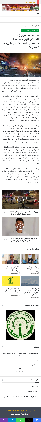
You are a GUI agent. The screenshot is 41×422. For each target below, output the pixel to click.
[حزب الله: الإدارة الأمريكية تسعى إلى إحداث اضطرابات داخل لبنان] (11, 281)
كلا (35, 361)
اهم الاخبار (28, 26)
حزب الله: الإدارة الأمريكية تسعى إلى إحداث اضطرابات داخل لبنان (11, 290)
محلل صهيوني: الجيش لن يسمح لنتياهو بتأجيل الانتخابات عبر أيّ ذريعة (11, 268)
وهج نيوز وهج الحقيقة (32, 391)
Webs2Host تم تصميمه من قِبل (19, 414)
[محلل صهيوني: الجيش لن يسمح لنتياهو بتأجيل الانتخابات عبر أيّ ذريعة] (11, 259)
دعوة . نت (35, 386)
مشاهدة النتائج (20, 371)
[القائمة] (38, 13)
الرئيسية (35, 26)
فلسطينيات (25, 30)
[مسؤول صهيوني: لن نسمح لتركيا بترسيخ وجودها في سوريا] (30, 259)
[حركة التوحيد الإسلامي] (20, 7)
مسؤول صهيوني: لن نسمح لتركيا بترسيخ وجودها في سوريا (31, 268)
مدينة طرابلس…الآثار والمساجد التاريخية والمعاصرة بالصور (21, 396)
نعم (35, 358)
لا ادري (34, 365)
